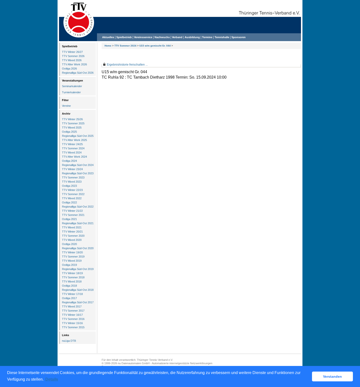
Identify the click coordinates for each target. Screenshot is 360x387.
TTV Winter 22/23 (72, 189)
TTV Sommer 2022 (73, 194)
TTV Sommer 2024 (125, 45)
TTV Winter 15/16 (72, 323)
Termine (207, 37)
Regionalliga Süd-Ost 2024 (78, 165)
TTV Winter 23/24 (72, 169)
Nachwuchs (162, 37)
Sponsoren (238, 37)
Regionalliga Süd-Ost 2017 (78, 302)
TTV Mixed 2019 (72, 260)
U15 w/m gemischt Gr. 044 (155, 45)
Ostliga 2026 (69, 68)
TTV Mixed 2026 (72, 60)
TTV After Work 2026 (74, 64)
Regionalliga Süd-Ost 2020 (78, 248)
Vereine (66, 105)
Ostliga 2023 (69, 185)
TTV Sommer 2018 (73, 277)
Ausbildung (192, 37)
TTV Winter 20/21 (72, 231)
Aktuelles (108, 37)
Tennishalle (222, 37)
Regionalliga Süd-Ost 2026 (78, 72)
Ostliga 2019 (69, 264)
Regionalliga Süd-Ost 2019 (78, 269)
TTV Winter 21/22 (72, 210)
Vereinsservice (143, 37)
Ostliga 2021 (69, 219)
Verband (177, 37)
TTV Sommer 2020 (73, 235)
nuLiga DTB (69, 340)
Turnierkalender (71, 92)
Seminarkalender (72, 86)
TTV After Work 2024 (74, 156)
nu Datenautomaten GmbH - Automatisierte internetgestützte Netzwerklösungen (165, 363)
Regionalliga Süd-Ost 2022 (78, 206)
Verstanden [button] (332, 376)
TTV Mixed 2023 (72, 181)
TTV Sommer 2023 (73, 177)
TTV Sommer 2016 (73, 318)
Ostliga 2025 (69, 131)
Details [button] (51, 379)
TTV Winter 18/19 (72, 273)
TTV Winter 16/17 (72, 314)
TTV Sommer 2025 (73, 123)
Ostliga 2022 (69, 202)
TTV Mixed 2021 (72, 227)
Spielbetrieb (124, 37)
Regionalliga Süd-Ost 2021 (78, 223)
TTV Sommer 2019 (73, 256)
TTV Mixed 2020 (72, 239)
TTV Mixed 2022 (72, 198)
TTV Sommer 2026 (73, 56)
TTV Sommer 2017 (73, 310)
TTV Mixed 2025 (72, 127)
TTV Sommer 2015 (73, 327)
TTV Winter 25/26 (72, 119)
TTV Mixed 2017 (72, 306)
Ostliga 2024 (69, 160)
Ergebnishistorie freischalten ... (127, 64)
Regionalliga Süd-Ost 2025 (78, 135)
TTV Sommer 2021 (73, 214)
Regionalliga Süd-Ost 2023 (78, 173)
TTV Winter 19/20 (72, 252)
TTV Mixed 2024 (72, 152)
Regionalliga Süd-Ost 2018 (78, 289)
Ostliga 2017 (69, 298)
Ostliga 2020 (69, 244)
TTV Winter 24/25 (72, 144)
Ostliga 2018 (69, 285)
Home (108, 45)
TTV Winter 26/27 (72, 51)
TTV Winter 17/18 (72, 294)
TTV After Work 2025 (74, 140)
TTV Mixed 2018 (72, 281)
